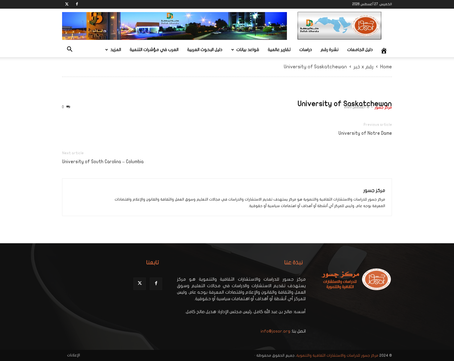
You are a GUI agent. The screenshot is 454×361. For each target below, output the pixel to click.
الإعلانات (73, 355)
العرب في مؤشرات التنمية (154, 49)
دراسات (305, 49)
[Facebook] (77, 4)
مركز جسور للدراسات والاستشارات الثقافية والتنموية (337, 355)
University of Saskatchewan (345, 104)
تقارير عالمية (279, 49)
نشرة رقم (329, 49)
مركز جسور (383, 107)
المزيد (115, 49)
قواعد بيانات (247, 49)
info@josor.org (275, 331)
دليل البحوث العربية (204, 49)
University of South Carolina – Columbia (103, 161)
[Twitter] (66, 4)
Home (386, 66)
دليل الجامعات (360, 49)
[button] (69, 50)
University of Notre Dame (365, 133)
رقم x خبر (363, 66)
